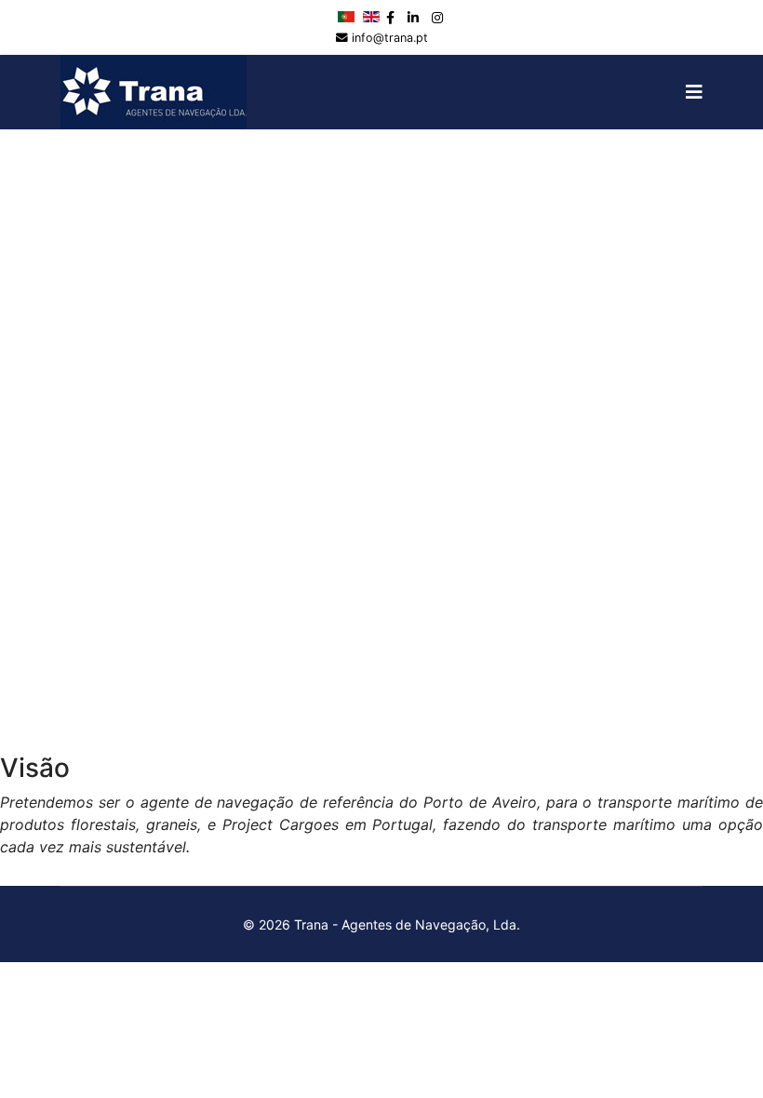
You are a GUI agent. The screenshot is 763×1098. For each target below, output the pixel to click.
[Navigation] (694, 92)
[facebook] (390, 17)
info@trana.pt (390, 38)
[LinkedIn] (413, 17)
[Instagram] (437, 17)
